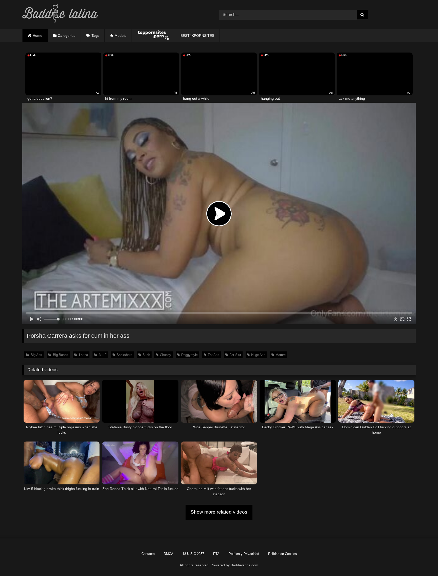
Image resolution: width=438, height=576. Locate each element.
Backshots (124, 355)
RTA (216, 554)
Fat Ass (213, 355)
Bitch (146, 355)
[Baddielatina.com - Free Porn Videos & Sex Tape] (60, 14)
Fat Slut (235, 355)
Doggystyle (189, 355)
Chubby (165, 355)
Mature (281, 355)
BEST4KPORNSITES (197, 35)
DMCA (168, 554)
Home (37, 35)
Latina (83, 355)
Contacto (148, 554)
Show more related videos (219, 512)
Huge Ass (258, 355)
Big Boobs (60, 355)
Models (120, 35)
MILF (102, 355)
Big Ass (36, 355)
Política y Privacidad (244, 554)
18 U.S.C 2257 (193, 554)
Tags (95, 35)
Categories (66, 35)
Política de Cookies (282, 554)
